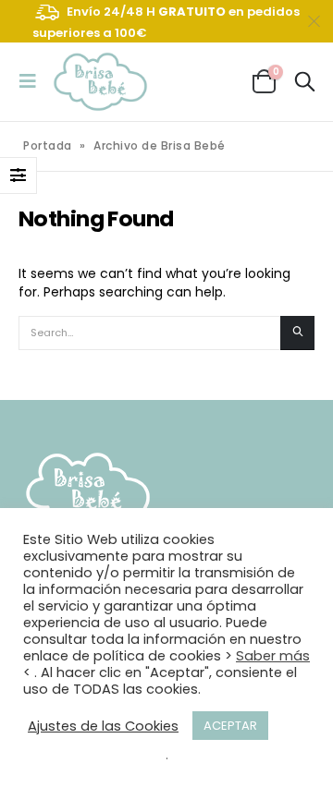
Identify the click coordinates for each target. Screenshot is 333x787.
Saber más (273, 656)
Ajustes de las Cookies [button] (103, 726)
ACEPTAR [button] (230, 725)
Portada (47, 145)
